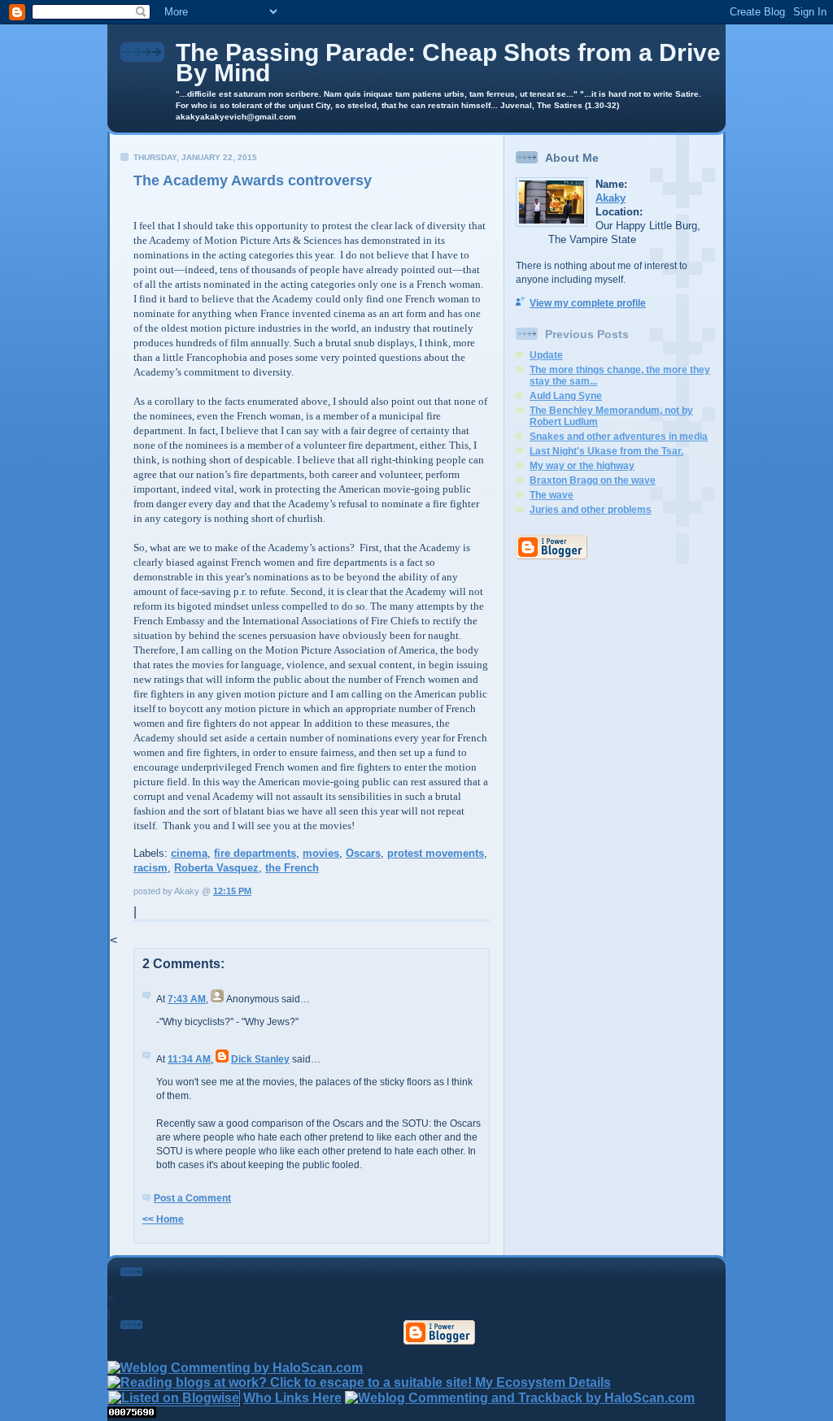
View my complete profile (588, 303)
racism (150, 868)
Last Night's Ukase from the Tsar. (606, 451)
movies (321, 853)
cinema (189, 853)
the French (292, 868)
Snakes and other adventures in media (619, 436)
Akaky (610, 198)
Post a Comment (192, 1198)
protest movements (435, 853)
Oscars (363, 853)
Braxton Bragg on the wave (593, 480)
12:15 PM (232, 891)
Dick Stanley (260, 1059)
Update (546, 355)
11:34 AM (189, 1059)
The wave (552, 495)
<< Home (163, 1219)
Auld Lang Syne (566, 396)
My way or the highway (582, 465)
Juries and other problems (591, 509)
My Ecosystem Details (543, 1382)
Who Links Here (292, 1398)
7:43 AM (187, 999)
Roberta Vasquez (216, 868)
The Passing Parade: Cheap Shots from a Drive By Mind (448, 62)
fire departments (255, 853)
